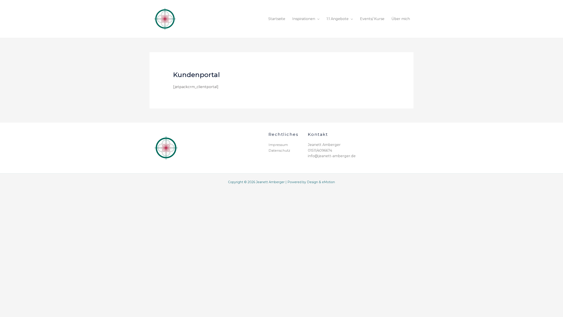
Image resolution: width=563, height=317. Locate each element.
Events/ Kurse (372, 19)
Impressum (278, 145)
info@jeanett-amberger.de (332, 156)
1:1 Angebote (338, 19)
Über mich (400, 19)
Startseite (276, 19)
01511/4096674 (320, 150)
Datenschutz (279, 150)
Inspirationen (303, 19)
